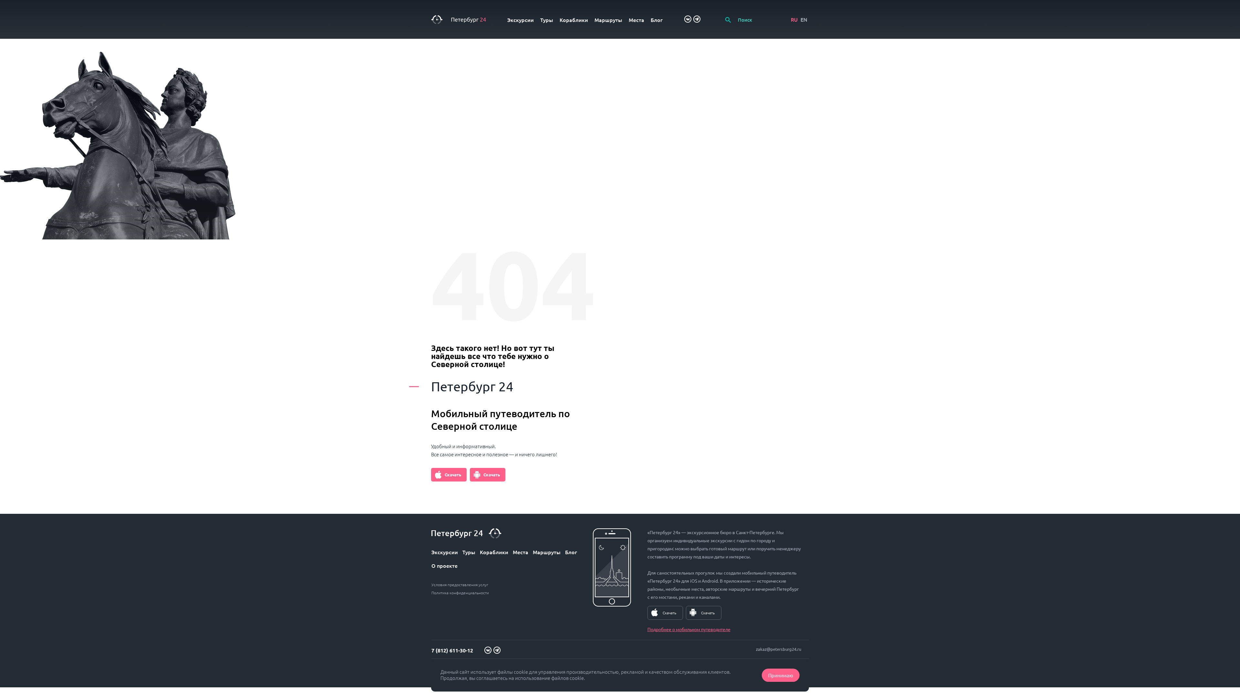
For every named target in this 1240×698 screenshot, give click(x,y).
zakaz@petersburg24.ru (778, 649)
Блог (657, 19)
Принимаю (780, 675)
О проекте (444, 565)
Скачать (453, 474)
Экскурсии (520, 19)
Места (636, 19)
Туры (546, 19)
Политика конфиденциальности (460, 592)
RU (794, 19)
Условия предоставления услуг (459, 584)
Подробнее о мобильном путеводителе (688, 629)
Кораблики (574, 19)
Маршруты (608, 19)
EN (804, 19)
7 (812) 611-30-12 (452, 650)
